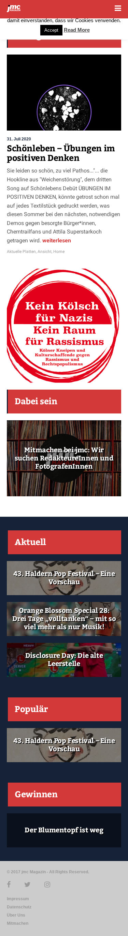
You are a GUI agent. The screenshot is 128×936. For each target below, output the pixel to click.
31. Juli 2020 (19, 139)
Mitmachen (17, 923)
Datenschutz (19, 907)
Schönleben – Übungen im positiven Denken (61, 153)
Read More (77, 30)
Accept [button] (51, 30)
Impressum (18, 898)
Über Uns (16, 915)
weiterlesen (56, 240)
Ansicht (45, 251)
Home (59, 251)
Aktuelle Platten (21, 251)
